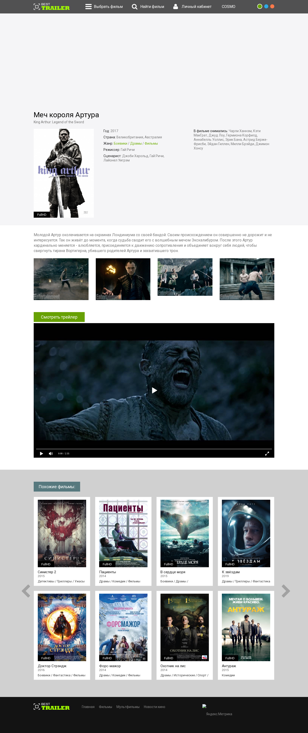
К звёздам (231, 572)
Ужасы (80, 581)
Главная (88, 707)
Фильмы (151, 143)
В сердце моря (172, 572)
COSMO (228, 6)
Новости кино (154, 707)
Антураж (229, 666)
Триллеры (64, 581)
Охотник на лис (173, 666)
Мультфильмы (128, 707)
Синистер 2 (47, 572)
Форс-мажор (110, 666)
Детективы (46, 581)
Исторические (184, 675)
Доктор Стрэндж (52, 666)
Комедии (118, 581)
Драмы (136, 143)
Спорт (202, 675)
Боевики (120, 143)
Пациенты (107, 572)
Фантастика (62, 675)
